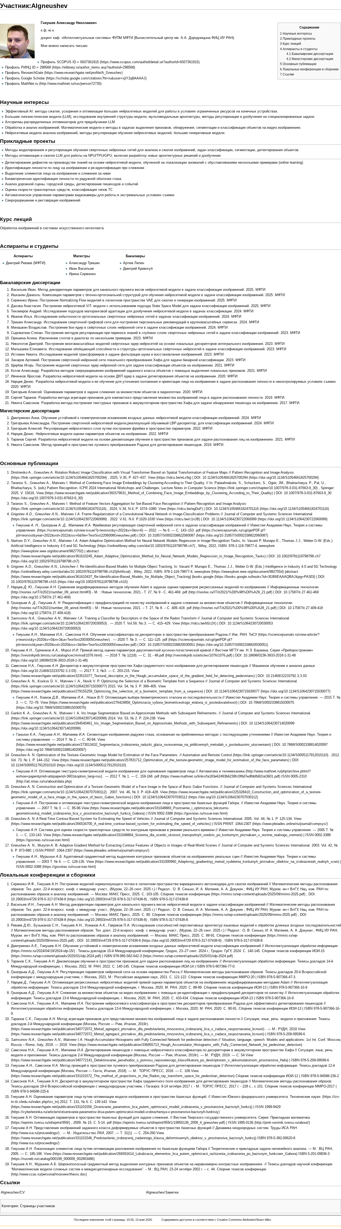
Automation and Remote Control (207, 755)
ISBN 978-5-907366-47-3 (276, 977)
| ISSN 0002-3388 (159, 813)
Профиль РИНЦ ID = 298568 (28, 67)
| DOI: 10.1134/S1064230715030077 (231, 691)
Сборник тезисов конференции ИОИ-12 (267, 1076)
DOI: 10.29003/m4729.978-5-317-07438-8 (109, 940)
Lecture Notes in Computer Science (188, 488)
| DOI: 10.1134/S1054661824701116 (231, 509)
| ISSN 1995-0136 (239, 1123)
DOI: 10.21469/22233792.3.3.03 (282, 676)
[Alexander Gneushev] (17, 41)
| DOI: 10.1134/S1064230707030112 (159, 797)
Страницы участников (37, 1206)
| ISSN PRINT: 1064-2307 (231, 824)
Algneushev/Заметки (162, 1192)
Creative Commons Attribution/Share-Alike (244, 1219)
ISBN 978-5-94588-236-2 (320, 1076)
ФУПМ (117, 38)
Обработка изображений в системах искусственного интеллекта (52, 228)
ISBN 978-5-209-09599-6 (286, 1034)
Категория (10, 1206)
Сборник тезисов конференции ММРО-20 (221, 977)
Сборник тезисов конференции (185, 894)
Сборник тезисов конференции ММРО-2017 (300, 1086)
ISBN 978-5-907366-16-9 (288, 987)
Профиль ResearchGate (24, 73)
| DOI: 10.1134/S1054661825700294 (220, 477)
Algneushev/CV (13, 1192)
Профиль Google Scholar (25, 78)
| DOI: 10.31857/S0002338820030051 (166, 645)
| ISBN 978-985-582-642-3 (122, 956)
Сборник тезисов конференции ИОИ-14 (162, 966)
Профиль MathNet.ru (21, 84)
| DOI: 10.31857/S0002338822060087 (166, 535)
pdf (184, 592)
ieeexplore (202, 572)
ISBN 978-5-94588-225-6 (30, 1091)
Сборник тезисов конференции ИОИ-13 (235, 987)
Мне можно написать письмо (64, 46)
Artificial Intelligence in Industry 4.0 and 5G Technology (53, 546)
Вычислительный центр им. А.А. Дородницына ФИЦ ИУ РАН (184, 38)
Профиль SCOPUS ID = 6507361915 (70, 62)
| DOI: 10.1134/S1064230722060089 (229, 519)
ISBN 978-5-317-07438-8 (169, 899)
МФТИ (128, 38)
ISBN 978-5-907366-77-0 (215, 966)
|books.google (202, 577)
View (151, 477)
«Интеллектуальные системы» (86, 38)
